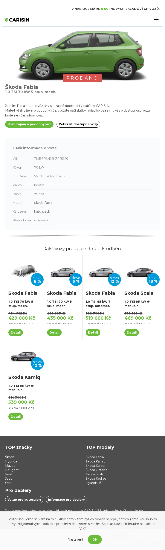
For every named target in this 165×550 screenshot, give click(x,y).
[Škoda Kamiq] (24, 355)
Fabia (48, 203)
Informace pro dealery (66, 500)
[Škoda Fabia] (24, 270)
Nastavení (75, 539)
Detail (16, 332)
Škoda (38, 203)
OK (94, 539)
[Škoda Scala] (140, 270)
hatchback (42, 211)
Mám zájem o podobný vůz (29, 124)
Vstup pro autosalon (24, 500)
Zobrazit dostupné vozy (78, 124)
